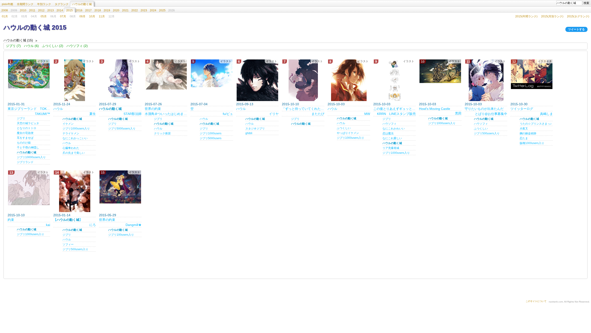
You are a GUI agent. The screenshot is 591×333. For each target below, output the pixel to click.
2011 (32, 10)
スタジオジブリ (255, 128)
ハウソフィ (389, 123)
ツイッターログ (521, 109)
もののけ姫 (24, 142)
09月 (82, 16)
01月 (5, 16)
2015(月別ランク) (552, 16)
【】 (67, 220)
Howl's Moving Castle (434, 109)
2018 (97, 10)
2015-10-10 (290, 104)
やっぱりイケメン (348, 133)
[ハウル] (74, 80)
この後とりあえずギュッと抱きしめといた (394, 109)
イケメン (68, 123)
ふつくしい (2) (52, 46)
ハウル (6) (31, 46)
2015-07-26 (153, 104)
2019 (107, 10)
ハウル (58, 109)
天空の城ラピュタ (28, 123)
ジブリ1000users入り (76, 128)
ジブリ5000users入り (122, 128)
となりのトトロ (26, 128)
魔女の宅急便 (25, 133)
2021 (125, 10)
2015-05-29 (107, 215)
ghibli (248, 133)
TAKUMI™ (42, 114)
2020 (116, 10)
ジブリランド (25, 162)
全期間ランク (25, 4)
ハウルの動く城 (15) (18, 40)
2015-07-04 (199, 104)
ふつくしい (344, 128)
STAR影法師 (133, 114)
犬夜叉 (524, 128)
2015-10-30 (519, 104)
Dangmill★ (134, 225)
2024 (153, 10)
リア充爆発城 (391, 148)
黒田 (458, 113)
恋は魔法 (388, 133)
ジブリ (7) (13, 46)
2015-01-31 (16, 104)
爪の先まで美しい (74, 152)
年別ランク (44, 4)
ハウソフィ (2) (77, 46)
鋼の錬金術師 (528, 133)
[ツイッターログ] (531, 74)
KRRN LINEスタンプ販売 (396, 114)
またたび (317, 114)
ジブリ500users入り (487, 133)
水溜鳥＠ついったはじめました (166, 114)
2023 (144, 10)
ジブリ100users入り (121, 234)
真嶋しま (546, 114)
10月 (92, 16)
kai (48, 225)
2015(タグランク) (578, 16)
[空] (211, 73)
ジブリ (21, 118)
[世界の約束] (166, 74)
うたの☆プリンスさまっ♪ (536, 123)
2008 (4, 10)
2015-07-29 (107, 104)
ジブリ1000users (210, 133)
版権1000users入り (532, 143)
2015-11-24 (61, 104)
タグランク (62, 4)
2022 (134, 10)
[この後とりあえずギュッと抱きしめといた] (394, 80)
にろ (92, 225)
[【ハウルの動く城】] (74, 191)
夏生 (92, 114)
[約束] (29, 188)
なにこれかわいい (394, 128)
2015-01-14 (61, 215)
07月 (63, 16)
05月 (44, 16)
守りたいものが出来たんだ (484, 109)
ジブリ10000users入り (31, 157)
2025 (162, 10)
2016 (79, 10)
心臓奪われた (71, 148)
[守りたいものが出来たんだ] (486, 80)
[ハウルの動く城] (120, 80)
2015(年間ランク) (526, 16)
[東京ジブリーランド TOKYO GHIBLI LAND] (29, 74)
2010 (23, 10)
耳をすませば (25, 137)
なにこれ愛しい (392, 138)
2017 (88, 10)
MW (367, 114)
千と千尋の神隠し (28, 147)
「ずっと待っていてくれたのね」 (303, 109)
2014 (60, 10)
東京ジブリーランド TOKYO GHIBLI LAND (29, 109)
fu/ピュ (228, 114)
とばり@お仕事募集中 (491, 114)
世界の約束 (153, 109)
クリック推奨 (162, 133)
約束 (11, 220)
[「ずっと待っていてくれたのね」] (303, 80)
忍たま (524, 138)
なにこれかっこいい (75, 138)
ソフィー (68, 244)
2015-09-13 (244, 104)
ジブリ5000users (210, 138)
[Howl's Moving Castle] (440, 71)
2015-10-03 (336, 104)
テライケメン (71, 133)
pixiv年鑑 (7, 4)
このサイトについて (536, 301)
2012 (41, 10)
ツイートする (576, 29)
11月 (102, 16)
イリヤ (274, 114)
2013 (50, 10)
